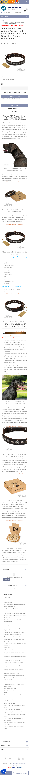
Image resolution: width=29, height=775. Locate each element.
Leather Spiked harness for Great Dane (13, 662)
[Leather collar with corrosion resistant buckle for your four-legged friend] (14, 440)
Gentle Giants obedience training (12, 682)
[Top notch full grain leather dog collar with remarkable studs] (14, 307)
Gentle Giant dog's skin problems (12, 709)
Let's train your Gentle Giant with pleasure (14, 613)
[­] (26, 16)
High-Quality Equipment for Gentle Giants (14, 712)
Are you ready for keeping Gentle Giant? (14, 632)
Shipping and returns (14, 108)
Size (2, 76)
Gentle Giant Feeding (9, 703)
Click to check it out (14, 96)
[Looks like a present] (14, 534)
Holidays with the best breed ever (12, 660)
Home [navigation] (3, 21)
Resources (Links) (8, 611)
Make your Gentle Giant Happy (11, 673)
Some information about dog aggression (14, 675)
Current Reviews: (5, 98)
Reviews (14, 111)
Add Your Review (15, 98)
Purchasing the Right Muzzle (11, 608)
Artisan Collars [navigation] (8, 20)
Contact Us (17, 12)
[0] (25, 11)
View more (6, 579)
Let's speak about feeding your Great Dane (14, 649)
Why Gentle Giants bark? (10, 688)
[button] (4, 771)
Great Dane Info (8, 602)
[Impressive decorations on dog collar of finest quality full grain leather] (14, 238)
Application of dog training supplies (12, 634)
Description (14, 105)
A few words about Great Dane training (13, 636)
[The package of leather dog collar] (14, 486)
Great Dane (7, 597)
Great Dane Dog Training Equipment (13, 600)
